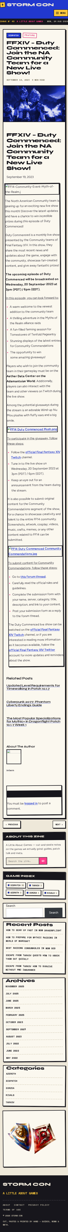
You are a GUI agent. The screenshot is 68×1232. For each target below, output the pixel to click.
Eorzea (34, 892)
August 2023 (14, 1036)
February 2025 (15, 1015)
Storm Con (30, 4)
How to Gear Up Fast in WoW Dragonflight (33, 930)
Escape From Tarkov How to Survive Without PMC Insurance (29, 968)
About (6, 1204)
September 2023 (16, 1029)
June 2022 (12, 1051)
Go (42, 861)
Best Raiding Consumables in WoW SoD (30, 948)
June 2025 (12, 1000)
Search (10, 905)
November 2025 (15, 986)
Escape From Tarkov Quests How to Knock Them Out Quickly (33, 957)
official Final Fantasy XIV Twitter (32, 650)
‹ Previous (12, 824)
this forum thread (33, 576)
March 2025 (13, 1008)
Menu (63, 13)
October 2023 (14, 1022)
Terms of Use (12, 1209)
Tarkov (37, 885)
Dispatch (14, 35)
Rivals (52, 892)
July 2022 (12, 1043)
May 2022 (11, 1058)
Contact (19, 1204)
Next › (59, 824)
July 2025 (12, 993)
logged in (31, 803)
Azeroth (15, 892)
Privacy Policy (39, 1204)
